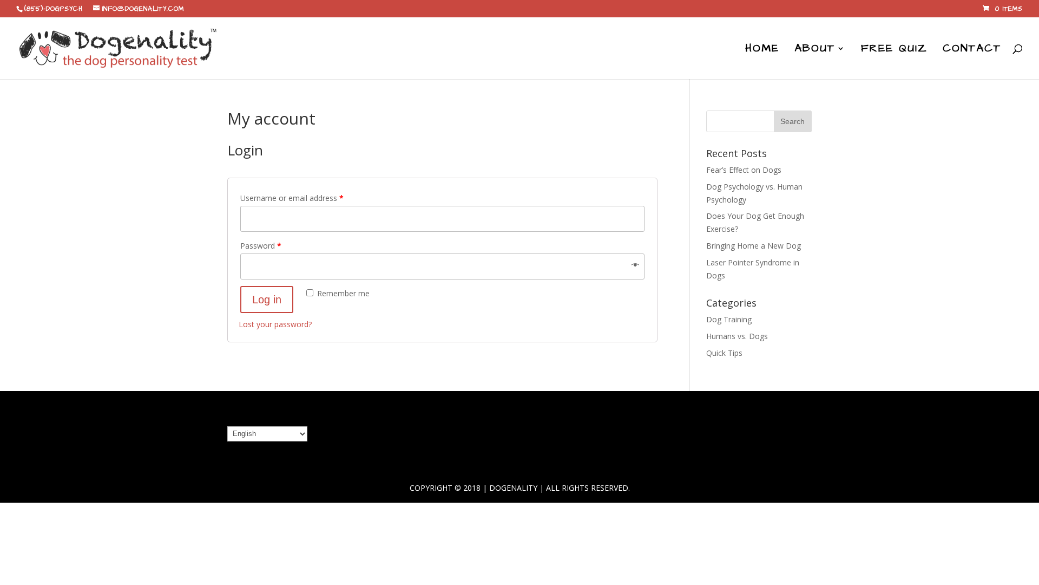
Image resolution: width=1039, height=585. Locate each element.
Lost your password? (275, 324)
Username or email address (292, 198)
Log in (266, 300)
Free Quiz (894, 50)
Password (260, 245)
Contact (972, 50)
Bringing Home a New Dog (753, 245)
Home (762, 50)
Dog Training (729, 319)
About (814, 50)
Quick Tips (724, 353)
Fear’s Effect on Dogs (743, 170)
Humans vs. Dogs (737, 336)
